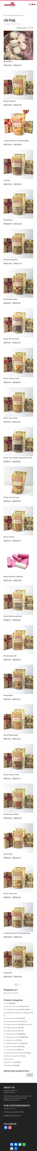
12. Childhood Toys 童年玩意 (13, 1040)
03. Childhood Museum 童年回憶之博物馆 (17, 1009)
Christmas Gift (8, 1059)
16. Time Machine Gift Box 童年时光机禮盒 (17, 1053)
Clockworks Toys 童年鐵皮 (12, 1062)
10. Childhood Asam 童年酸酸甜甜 (14, 1034)
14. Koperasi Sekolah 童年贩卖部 (14, 1046)
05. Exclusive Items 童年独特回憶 (14, 1018)
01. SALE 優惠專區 (9, 1003)
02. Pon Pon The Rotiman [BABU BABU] (16, 1006)
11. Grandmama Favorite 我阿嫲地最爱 (16, 1037)
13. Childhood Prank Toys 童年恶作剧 (16, 1043)
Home (5, 15)
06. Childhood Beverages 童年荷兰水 (15, 1021)
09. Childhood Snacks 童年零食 (13, 1031)
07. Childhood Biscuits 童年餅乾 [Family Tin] (18, 1024)
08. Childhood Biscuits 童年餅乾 (14, 1027)
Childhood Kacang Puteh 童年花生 (15, 1056)
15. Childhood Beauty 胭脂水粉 (14, 1050)
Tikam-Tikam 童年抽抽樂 (11, 1065)
